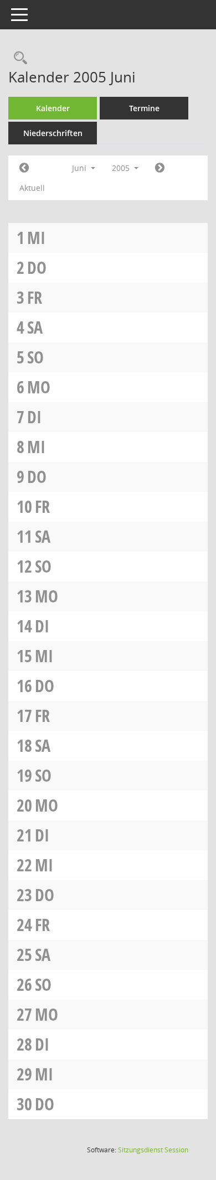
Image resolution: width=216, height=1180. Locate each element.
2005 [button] (122, 168)
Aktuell (32, 188)
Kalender (53, 108)
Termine (144, 108)
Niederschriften (53, 133)
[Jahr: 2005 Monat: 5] (24, 168)
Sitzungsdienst (153, 1150)
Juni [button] (80, 168)
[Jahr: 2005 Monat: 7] (160, 168)
